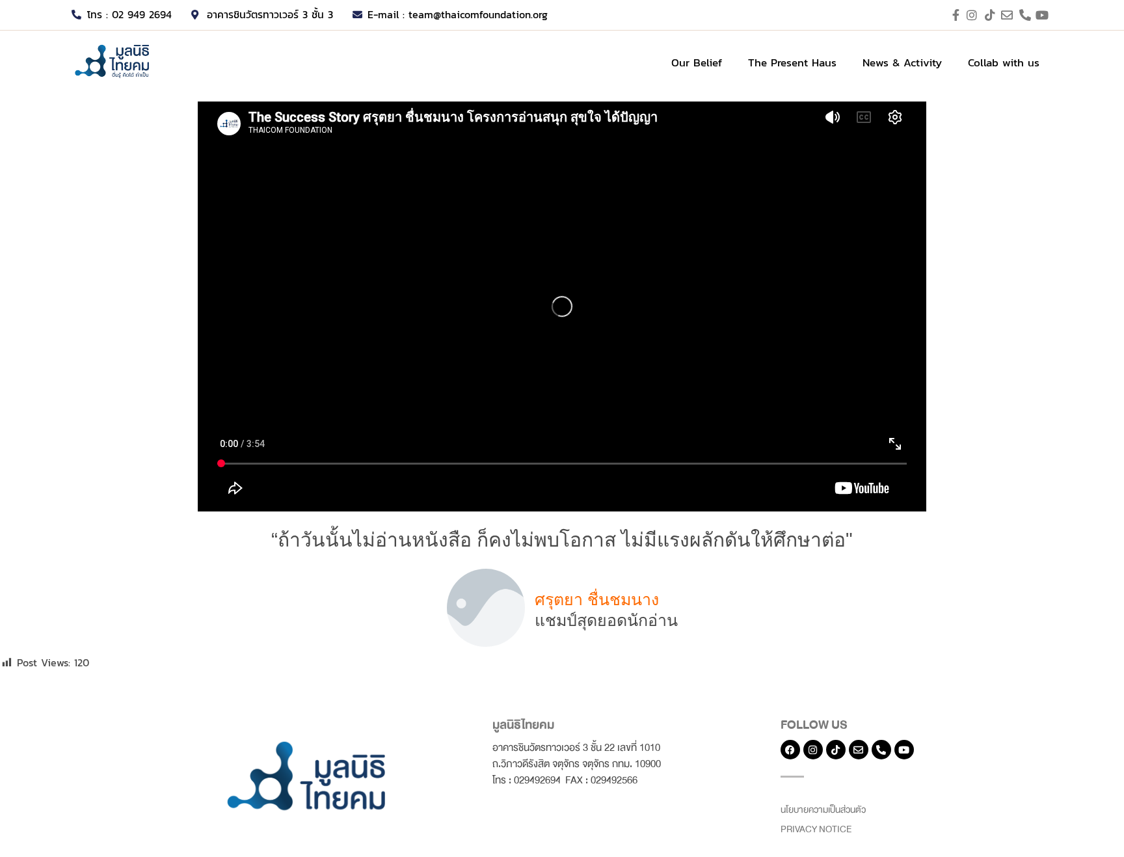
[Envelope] (858, 749)
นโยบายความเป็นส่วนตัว (823, 809)
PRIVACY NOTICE (816, 829)
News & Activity (902, 62)
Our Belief (696, 62)
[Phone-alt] (881, 749)
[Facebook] (790, 749)
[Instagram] (813, 749)
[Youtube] (904, 749)
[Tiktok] (836, 749)
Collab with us (1003, 62)
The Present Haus (792, 62)
